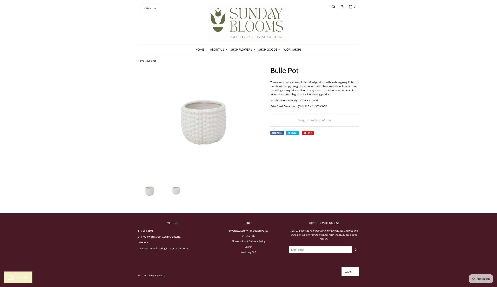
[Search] (331, 6)
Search (248, 246)
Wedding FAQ (248, 252)
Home (199, 50)
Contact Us (248, 236)
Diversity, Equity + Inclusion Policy (248, 230)
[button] (149, 8)
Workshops (292, 50)
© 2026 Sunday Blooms (150, 275)
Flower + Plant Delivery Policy (248, 241)
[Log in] (340, 6)
